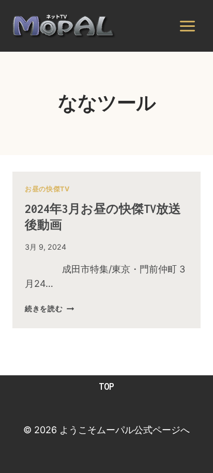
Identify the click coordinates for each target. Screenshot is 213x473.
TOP (106, 386)
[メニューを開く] (187, 26)
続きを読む (49, 308)
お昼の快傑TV (47, 189)
